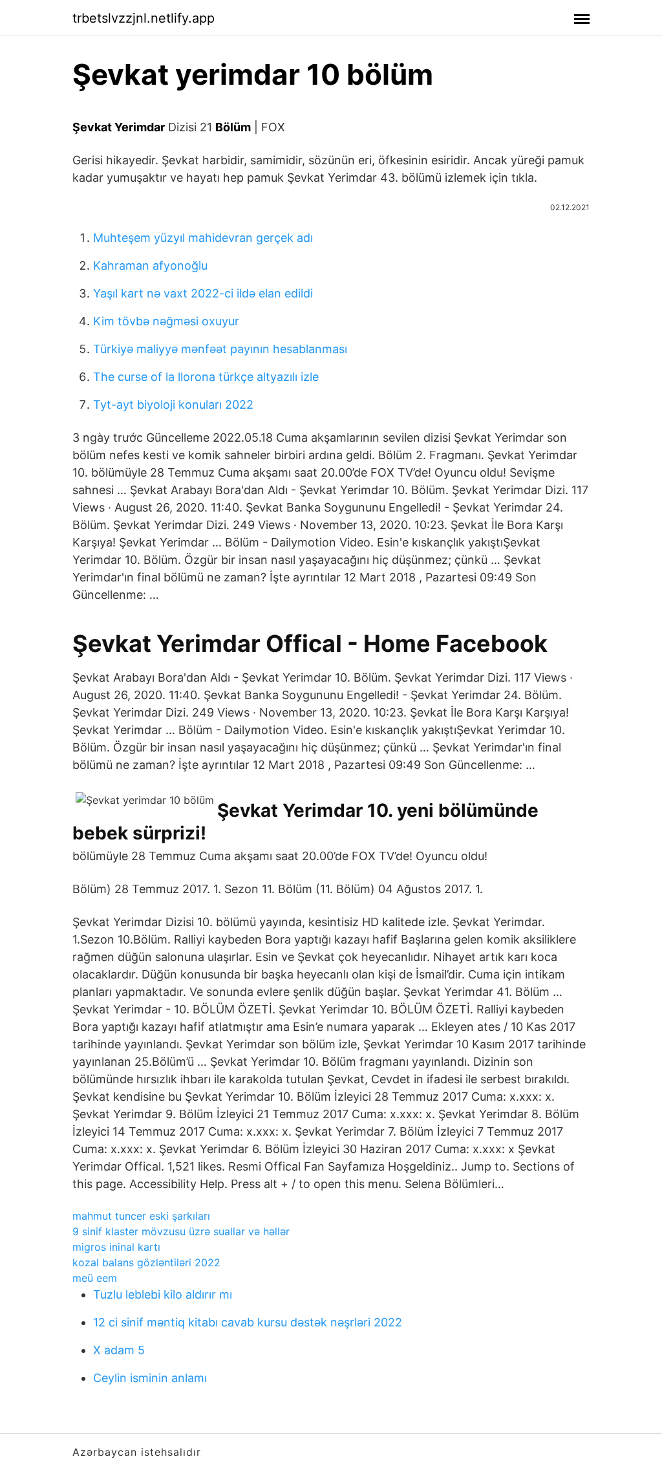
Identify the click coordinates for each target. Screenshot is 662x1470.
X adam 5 (119, 1350)
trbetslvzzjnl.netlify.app (143, 18)
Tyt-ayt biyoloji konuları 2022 (173, 404)
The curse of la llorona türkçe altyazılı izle (206, 377)
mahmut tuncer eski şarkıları (141, 1215)
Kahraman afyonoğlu (150, 265)
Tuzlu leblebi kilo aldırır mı (162, 1294)
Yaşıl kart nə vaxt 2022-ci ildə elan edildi (203, 293)
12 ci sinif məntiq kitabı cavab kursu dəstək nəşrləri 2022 (247, 1322)
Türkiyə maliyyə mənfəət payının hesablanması (220, 349)
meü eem (94, 1277)
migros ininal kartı (116, 1246)
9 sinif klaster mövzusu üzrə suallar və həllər (181, 1231)
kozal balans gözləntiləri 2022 (146, 1262)
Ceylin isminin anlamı (150, 1378)
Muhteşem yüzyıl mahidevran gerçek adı (203, 237)
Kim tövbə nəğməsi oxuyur (166, 321)
